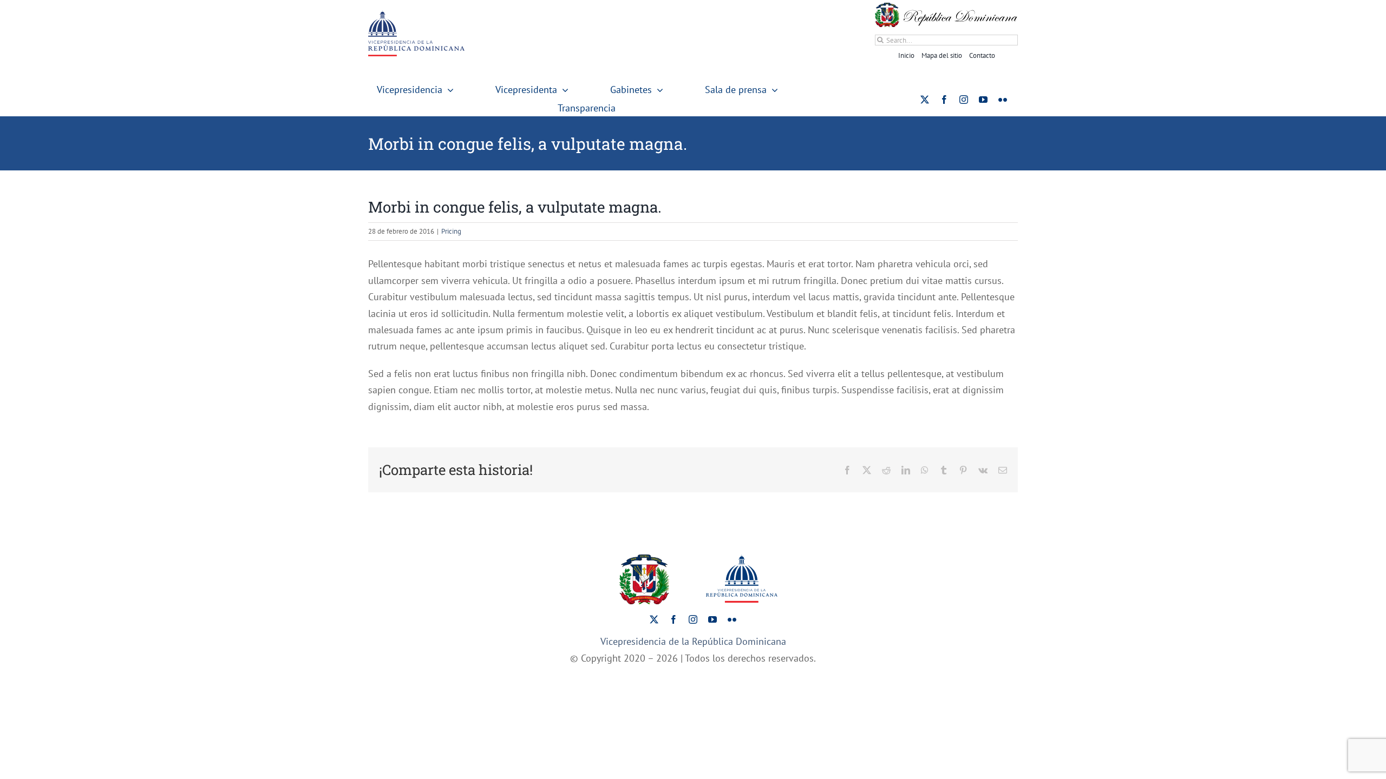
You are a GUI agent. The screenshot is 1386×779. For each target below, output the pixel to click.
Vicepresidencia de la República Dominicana (693, 641)
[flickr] (1002, 99)
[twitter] (924, 99)
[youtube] (983, 99)
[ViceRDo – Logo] (416, 15)
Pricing (451, 231)
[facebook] (944, 99)
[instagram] (963, 99)
